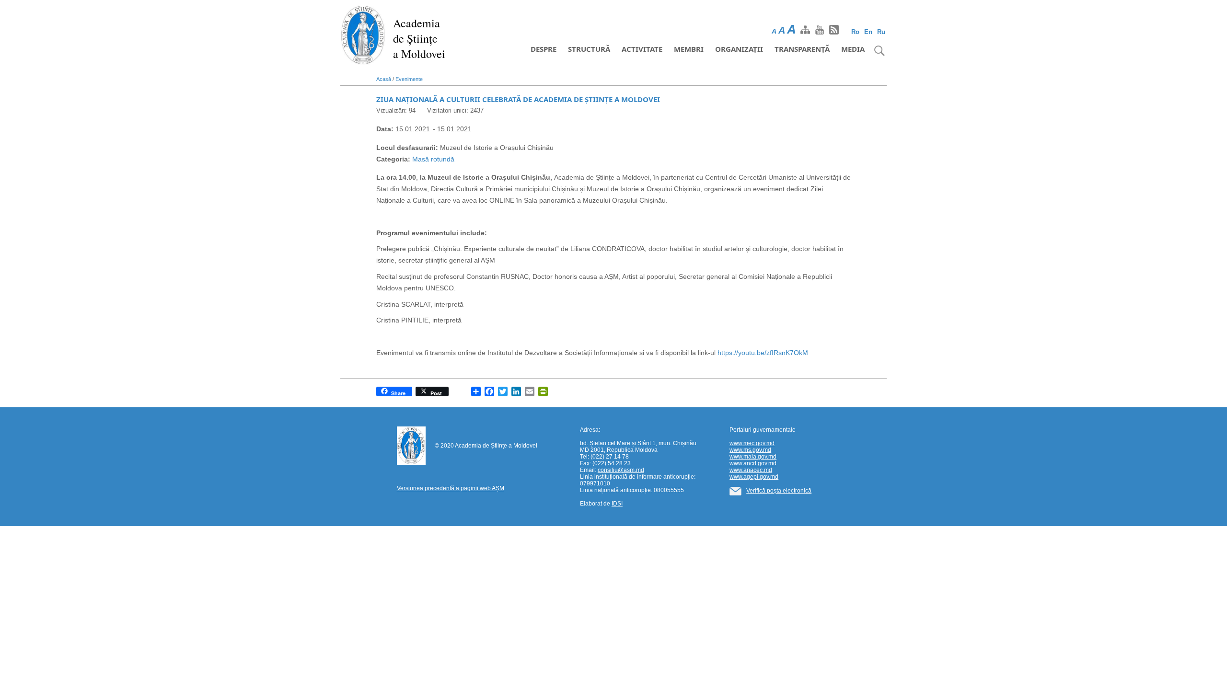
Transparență (802, 49)
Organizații (739, 49)
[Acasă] (363, 34)
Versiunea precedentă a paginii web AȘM (450, 488)
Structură (589, 49)
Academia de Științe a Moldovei (419, 38)
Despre (543, 49)
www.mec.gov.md (752, 443)
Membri (689, 49)
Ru (881, 31)
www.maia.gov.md (752, 456)
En (868, 31)
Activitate (642, 49)
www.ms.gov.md (750, 450)
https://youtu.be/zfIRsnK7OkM (763, 352)
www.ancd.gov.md (752, 463)
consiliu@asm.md (621, 470)
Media (853, 49)
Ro (855, 31)
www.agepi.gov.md (753, 476)
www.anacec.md (750, 470)
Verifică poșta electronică (778, 490)
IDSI (617, 503)
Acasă (383, 79)
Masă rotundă (433, 159)
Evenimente (409, 79)
